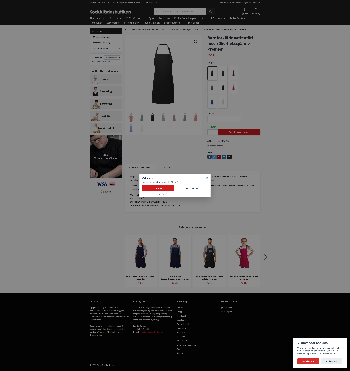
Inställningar (331, 361)
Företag (158, 188)
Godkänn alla (308, 361)
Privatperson (192, 188)
